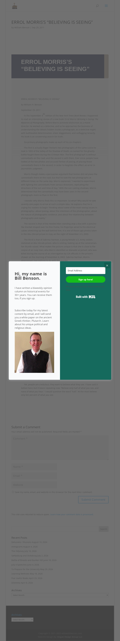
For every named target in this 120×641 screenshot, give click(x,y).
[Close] (107, 265)
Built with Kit (85, 296)
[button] (34, 353)
